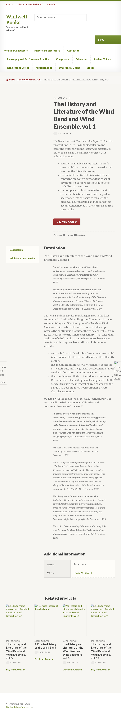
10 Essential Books (69, 67)
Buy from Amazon (67, 221)
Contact (10, 4)
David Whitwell (83, 573)
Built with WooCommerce (19, 707)
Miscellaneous (44, 67)
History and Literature (47, 50)
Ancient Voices (102, 59)
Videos (90, 67)
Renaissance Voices (18, 67)
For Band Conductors (16, 50)
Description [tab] (16, 249)
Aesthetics (73, 50)
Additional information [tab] (22, 258)
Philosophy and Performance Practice (28, 59)
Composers (62, 59)
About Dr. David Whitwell (30, 4)
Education (81, 59)
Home (12, 80)
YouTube (51, 4)
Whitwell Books (16, 20)
